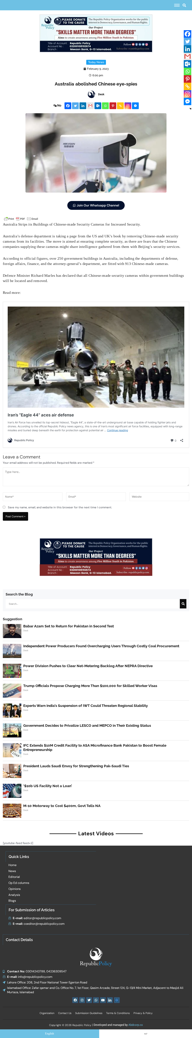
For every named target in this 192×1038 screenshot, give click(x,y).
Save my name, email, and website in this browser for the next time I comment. (60, 507)
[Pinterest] (113, 105)
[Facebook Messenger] (135, 105)
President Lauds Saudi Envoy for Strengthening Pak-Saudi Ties (76, 766)
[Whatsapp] (105, 105)
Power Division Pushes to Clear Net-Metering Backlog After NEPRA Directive (88, 666)
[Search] (183, 603)
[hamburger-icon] (177, 5)
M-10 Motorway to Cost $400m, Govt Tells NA (61, 806)
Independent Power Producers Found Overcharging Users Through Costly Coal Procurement (101, 646)
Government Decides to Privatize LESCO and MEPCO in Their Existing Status (87, 725)
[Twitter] (75, 105)
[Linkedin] (83, 105)
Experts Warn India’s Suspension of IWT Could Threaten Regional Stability (85, 706)
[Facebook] (67, 105)
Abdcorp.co (135, 1025)
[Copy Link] (120, 105)
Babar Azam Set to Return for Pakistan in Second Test (68, 626)
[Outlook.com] (97, 105)
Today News (96, 62)
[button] (184, 5)
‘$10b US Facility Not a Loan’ (47, 786)
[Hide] (190, 108)
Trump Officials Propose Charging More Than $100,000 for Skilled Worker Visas (90, 686)
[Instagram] (127, 105)
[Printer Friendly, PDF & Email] (21, 218)
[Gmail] (90, 105)
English (49, 1034)
